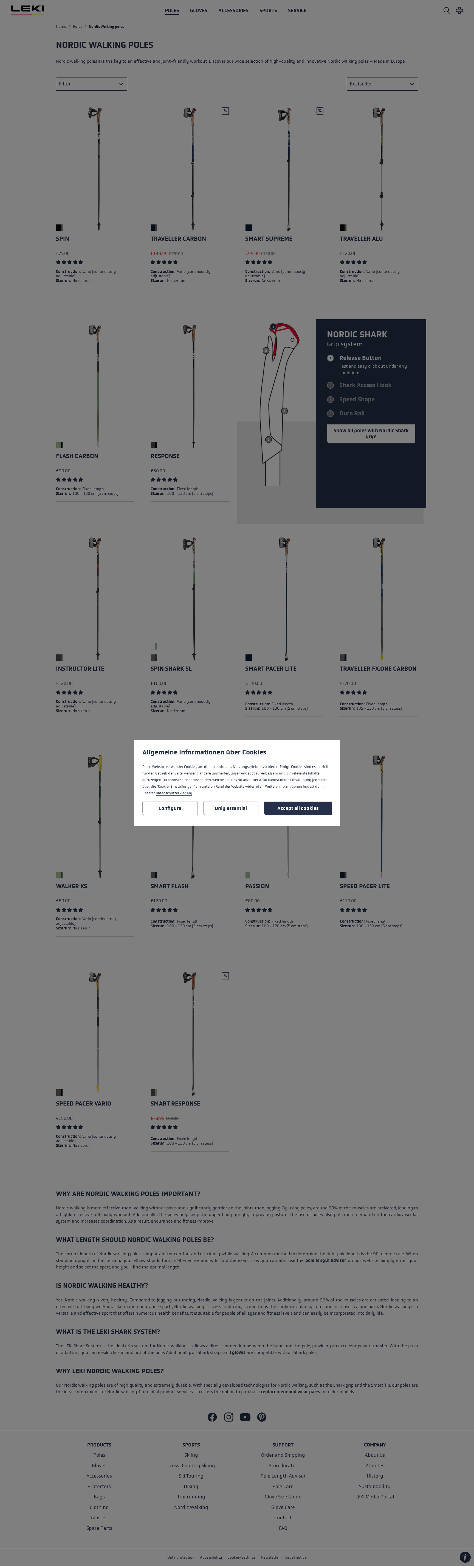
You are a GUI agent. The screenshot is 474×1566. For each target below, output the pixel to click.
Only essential (231, 808)
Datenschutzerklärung (174, 793)
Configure (170, 808)
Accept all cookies (297, 808)
